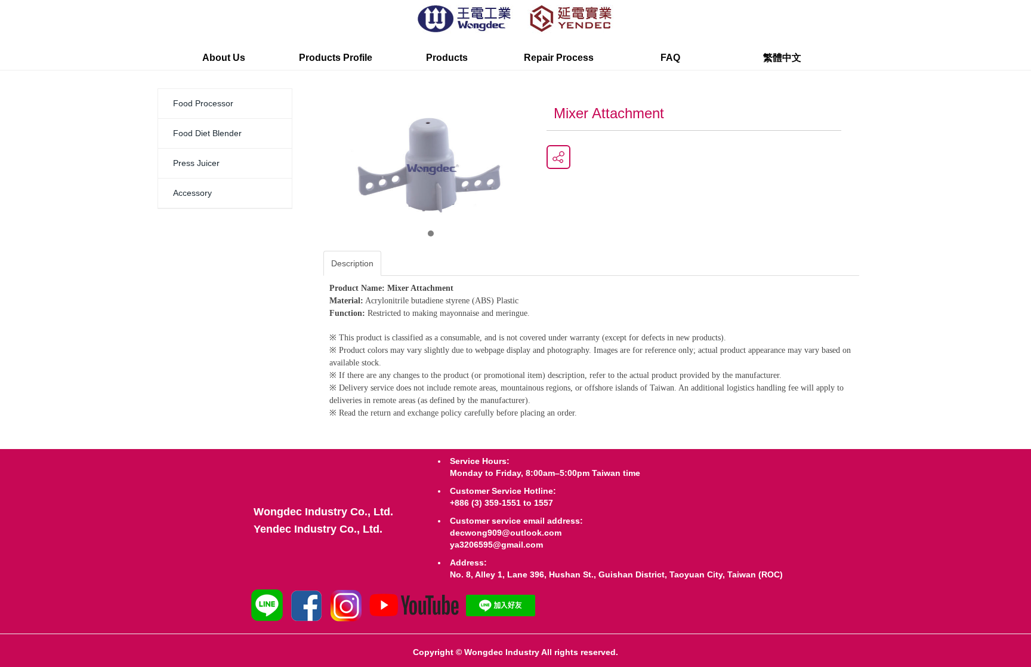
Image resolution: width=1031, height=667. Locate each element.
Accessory (192, 193)
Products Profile (335, 58)
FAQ (670, 58)
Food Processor (203, 103)
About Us (223, 58)
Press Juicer (196, 163)
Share (558, 157)
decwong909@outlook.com (505, 532)
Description (352, 263)
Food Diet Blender (207, 133)
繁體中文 (782, 58)
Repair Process (559, 58)
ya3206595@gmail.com (496, 544)
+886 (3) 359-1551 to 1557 (501, 503)
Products (447, 58)
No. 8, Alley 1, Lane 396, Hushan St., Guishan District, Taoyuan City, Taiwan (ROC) (616, 574)
